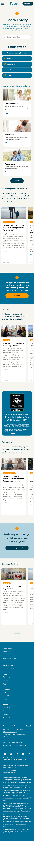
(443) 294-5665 (17, 742)
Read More (5, 251)
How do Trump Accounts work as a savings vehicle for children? (13, 227)
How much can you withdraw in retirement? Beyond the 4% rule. (13, 478)
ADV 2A (16, 831)
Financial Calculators (10, 669)
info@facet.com (8, 757)
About (5, 692)
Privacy (5, 714)
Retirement (10, 164)
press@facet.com (20, 759)
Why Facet (6, 651)
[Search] (4, 37)
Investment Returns (9, 662)
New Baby (9, 135)
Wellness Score (8, 665)
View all (17, 633)
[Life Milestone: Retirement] (17, 160)
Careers (5, 699)
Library (5, 680)
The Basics (6, 677)
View (6, 113)
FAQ (4, 684)
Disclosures (7, 707)
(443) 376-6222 (21, 745)
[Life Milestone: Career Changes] (17, 100)
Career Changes (11, 104)
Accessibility (7, 718)
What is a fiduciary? (10, 732)
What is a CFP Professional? (13, 729)
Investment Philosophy (10, 655)
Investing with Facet (10, 658)
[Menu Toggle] (2, 3)
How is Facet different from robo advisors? (14, 735)
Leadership (6, 695)
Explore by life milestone (16, 86)
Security (6, 711)
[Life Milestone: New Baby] (17, 131)
